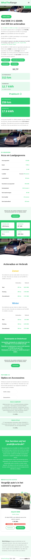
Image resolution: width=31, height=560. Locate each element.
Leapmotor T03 (5, 44)
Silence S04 (17, 42)
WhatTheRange (5, 558)
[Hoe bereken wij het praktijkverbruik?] (21, 93)
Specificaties (20, 527)
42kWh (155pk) (15, 514)
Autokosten (15, 216)
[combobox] (9, 392)
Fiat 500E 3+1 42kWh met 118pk (10, 28)
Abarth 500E (23, 42)
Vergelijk (28, 7)
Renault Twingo (12, 44)
